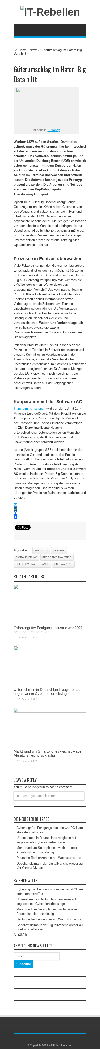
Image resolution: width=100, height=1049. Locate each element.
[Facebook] (50, 513)
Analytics (41, 550)
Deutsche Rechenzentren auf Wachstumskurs (49, 858)
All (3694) (20, 935)
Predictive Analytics (56, 557)
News (33, 50)
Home (22, 50)
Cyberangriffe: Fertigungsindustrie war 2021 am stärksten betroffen (48, 630)
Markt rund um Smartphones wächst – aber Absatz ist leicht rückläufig (48, 753)
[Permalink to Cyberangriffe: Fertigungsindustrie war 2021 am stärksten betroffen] (50, 588)
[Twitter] (50, 505)
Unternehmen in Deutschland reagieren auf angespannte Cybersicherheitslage (47, 691)
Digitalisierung (26, 557)
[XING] (50, 509)
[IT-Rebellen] (50, 12)
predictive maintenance (32, 564)
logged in (38, 787)
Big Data (59, 550)
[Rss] (47, 1039)
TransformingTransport (29, 408)
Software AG (63, 564)
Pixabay (54, 130)
